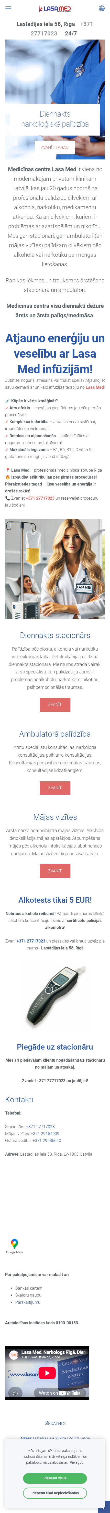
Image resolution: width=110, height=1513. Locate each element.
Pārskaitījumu (27, 1302)
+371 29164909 (45, 1133)
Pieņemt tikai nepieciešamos (55, 1493)
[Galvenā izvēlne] (8, 8)
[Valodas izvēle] (102, 8)
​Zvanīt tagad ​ (55, 147)
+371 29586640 (46, 1140)
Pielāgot (76, 1462)
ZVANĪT (55, 704)
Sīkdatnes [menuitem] (55, 1423)
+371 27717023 (31, 941)
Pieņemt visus (55, 1478)
